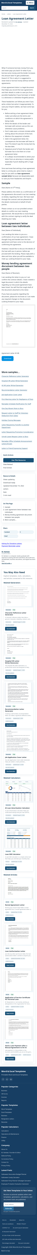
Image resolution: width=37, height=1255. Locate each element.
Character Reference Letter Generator (15, 376)
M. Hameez (19, 22)
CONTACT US (6, 1228)
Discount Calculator (24, 1243)
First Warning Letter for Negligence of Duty (17, 399)
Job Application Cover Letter (12, 395)
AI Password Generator (8, 1231)
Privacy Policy (5, 1165)
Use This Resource (19, 460)
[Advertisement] (18, 46)
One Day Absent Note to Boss (12, 408)
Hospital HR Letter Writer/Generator (15, 381)
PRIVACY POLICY (21, 1224)
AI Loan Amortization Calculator (17, 808)
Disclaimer (13, 1220)
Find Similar (7, 468)
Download (7, 358)
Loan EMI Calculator (12, 854)
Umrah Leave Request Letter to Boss (15, 437)
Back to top (5, 1251)
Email (5, 536)
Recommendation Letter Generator (14, 390)
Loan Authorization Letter (15, 951)
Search (32, 8)
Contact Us (5, 1162)
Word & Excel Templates (11, 3)
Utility (3, 1140)
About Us (4, 1149)
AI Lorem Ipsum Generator (20, 1228)
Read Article (10, 919)
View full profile (7, 563)
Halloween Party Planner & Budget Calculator (16, 1181)
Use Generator (11, 629)
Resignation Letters (7, 1119)
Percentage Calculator (8, 1243)
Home (3, 14)
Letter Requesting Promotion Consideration (18, 432)
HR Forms (4, 1094)
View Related (8, 464)
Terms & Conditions (8, 1224)
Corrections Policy (7, 1159)
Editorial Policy (6, 1156)
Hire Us (4, 1220)
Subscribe (8, 1208)
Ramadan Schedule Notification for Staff (16, 404)
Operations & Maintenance (10, 1134)
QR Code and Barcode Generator (11, 1239)
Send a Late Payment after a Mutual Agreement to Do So (16, 1047)
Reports (4, 1100)
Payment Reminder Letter (11, 546)
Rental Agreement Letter (15, 905)
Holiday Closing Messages (11, 420)
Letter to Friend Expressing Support (15, 448)
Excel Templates (6, 1112)
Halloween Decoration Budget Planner (13, 1174)
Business (4, 1091)
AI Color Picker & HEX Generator (11, 1235)
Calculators (5, 1131)
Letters (9, 14)
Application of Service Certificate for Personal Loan (17, 998)
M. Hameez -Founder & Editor (11, 1152)
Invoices (4, 1097)
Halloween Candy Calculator (10, 1177)
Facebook (7, 532)
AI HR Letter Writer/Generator (12, 385)
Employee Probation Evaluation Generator (15, 1184)
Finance (3, 1137)
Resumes (4, 1122)
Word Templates (6, 1109)
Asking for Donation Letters (12, 543)
